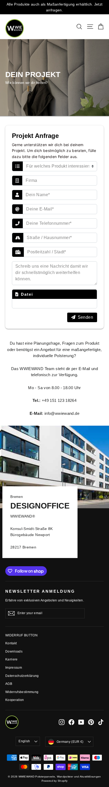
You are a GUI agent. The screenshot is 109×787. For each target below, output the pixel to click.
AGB (8, 684)
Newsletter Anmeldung (40, 591)
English (24, 741)
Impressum (13, 667)
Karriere (11, 659)
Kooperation (14, 700)
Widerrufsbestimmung (21, 692)
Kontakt (11, 643)
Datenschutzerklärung (22, 676)
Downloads (13, 651)
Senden (85, 317)
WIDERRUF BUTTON (21, 635)
